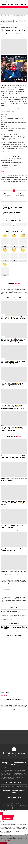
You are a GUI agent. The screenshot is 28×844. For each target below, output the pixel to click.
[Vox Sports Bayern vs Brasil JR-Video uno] (14, 562)
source (2, 171)
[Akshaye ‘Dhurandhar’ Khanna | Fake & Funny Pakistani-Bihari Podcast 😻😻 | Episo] (14, 492)
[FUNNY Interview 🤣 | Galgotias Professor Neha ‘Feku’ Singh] (14, 469)
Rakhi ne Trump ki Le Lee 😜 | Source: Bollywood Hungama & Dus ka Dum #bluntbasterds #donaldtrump (12, 385)
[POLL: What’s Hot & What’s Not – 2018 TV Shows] (19, 11)
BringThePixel (5, 692)
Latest (4, 4)
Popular (10, 4)
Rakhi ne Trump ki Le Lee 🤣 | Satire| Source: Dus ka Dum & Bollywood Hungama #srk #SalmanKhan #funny (12, 407)
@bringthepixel (4, 695)
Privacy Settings (8, 816)
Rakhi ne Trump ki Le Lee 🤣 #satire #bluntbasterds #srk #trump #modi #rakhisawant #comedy (12, 429)
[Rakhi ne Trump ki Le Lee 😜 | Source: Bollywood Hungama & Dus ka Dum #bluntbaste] (14, 374)
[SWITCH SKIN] (24, 7)
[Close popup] (1, 813)
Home (3, 805)
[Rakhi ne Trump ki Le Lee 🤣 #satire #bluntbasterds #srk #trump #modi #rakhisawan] (14, 418)
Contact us (13, 805)
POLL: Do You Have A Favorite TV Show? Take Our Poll (6, 17)
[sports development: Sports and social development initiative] (14, 539)
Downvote (21, 224)
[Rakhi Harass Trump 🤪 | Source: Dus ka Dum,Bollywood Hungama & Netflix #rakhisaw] (14, 330)
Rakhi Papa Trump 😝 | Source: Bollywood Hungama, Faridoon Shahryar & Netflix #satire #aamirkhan (13, 318)
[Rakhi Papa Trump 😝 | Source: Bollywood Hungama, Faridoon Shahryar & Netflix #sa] (14, 308)
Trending (23, 4)
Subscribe (14, 792)
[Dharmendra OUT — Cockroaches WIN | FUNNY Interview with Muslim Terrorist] (14, 446)
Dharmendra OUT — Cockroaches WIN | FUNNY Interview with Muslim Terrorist (13, 456)
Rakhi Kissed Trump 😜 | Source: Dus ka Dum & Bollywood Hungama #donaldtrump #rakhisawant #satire (13, 363)
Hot (16, 4)
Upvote (6, 224)
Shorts (2, 314)
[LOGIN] (26, 7)
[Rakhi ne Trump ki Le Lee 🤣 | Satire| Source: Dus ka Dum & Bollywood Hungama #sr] (14, 396)
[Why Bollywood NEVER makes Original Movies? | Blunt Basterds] (14, 516)
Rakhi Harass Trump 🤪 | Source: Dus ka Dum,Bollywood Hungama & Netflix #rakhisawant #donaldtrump (13, 340)
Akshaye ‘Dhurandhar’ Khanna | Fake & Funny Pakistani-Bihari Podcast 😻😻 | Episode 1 (13, 503)
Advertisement (7, 818)
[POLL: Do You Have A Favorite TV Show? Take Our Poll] (6, 11)
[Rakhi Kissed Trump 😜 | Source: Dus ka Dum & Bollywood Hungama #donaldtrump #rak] (14, 352)
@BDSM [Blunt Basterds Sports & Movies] (14, 790)
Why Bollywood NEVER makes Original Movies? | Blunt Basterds (13, 526)
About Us (8, 805)
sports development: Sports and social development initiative (12, 549)
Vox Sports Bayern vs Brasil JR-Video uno (13, 571)
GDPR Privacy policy (21, 805)
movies (18, 436)
